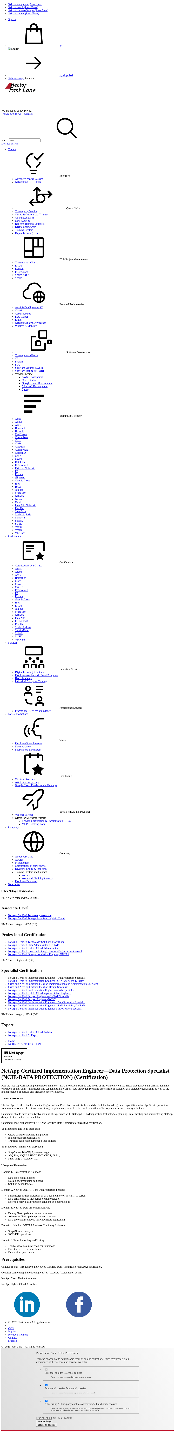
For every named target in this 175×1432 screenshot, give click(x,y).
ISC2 (18, 486)
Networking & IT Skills (28, 181)
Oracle (18, 502)
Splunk (19, 520)
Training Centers (24, 229)
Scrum (18, 277)
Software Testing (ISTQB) (29, 370)
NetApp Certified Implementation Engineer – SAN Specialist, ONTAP (46, 1005)
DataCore (20, 462)
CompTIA (20, 452)
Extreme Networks (25, 468)
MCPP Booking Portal (34, 824)
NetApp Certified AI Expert (23, 1035)
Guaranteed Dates (24, 217)
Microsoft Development (35, 386)
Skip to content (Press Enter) (23, 13)
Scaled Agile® (23, 514)
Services (12, 642)
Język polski (66, 75)
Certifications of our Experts (30, 865)
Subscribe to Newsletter (28, 749)
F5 (16, 471)
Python (19, 361)
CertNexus (21, 434)
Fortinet (19, 474)
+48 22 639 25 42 (11, 113)
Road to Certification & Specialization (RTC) (46, 820)
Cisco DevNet (29, 380)
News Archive (23, 746)
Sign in (12, 19)
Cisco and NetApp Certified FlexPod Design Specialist (38, 987)
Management (22, 862)
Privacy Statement (18, 1334)
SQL (17, 364)
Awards (19, 859)
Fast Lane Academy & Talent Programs (36, 675)
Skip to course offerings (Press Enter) (28, 10)
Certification (15, 536)
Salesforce (20, 511)
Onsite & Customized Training (31, 214)
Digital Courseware (25, 226)
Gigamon (20, 477)
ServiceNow (22, 630)
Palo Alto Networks (25, 505)
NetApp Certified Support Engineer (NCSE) (32, 999)
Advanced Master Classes (29, 178)
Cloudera (20, 446)
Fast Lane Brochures (26, 881)
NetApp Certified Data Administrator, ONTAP (33, 945)
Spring (25, 389)
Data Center (21, 316)
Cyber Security (23, 313)
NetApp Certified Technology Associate (29, 915)
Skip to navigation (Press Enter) (25, 4)
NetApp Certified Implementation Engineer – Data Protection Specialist (46, 1002)
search (4, 140)
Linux (18, 319)
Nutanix (19, 499)
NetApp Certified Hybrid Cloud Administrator (33, 948)
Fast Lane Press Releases (28, 743)
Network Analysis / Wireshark (31, 322)
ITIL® (18, 265)
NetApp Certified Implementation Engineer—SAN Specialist (41, 990)
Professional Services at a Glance (33, 710)
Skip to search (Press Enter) (23, 7)
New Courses (22, 220)
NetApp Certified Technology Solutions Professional (36, 941)
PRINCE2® (21, 271)
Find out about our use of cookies (54, 1417)
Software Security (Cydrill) (29, 367)
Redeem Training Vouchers (29, 223)
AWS (18, 425)
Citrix (18, 443)
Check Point (21, 437)
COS (11, 1328)
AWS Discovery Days (27, 782)
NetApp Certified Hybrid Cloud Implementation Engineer (39, 993)
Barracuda (20, 428)
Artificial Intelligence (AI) (29, 307)
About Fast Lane (24, 856)
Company (13, 827)
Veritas (18, 526)
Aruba (18, 421)
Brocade (19, 431)
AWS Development (32, 377)
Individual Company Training (31, 681)
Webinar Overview (25, 779)
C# (16, 358)
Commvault (21, 449)
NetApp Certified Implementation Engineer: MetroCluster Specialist (44, 1008)
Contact (28, 113)
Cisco (18, 440)
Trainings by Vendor (26, 211)
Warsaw (26, 875)
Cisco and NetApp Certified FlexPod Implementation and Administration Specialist (53, 983)
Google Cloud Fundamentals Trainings (36, 785)
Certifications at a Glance (28, 565)
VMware (20, 532)
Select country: (16, 78)
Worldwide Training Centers (37, 878)
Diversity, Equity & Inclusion (31, 868)
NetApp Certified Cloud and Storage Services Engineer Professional (45, 951)
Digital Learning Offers (27, 233)
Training (12, 149)
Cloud (18, 310)
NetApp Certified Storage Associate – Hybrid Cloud (36, 918)
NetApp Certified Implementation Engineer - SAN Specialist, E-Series (46, 980)
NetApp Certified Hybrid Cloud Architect (30, 1032)
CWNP (19, 455)
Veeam (18, 529)
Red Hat (19, 508)
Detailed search (9, 143)
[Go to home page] (27, 107)
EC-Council (21, 465)
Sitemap (12, 1340)
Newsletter (14, 884)
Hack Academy (23, 678)
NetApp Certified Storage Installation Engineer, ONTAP (38, 954)
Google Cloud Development (37, 383)
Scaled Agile (22, 274)
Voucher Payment (24, 814)
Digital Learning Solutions (29, 672)
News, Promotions (18, 713)
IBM (17, 483)
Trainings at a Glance (26, 262)
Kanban (19, 268)
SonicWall (20, 517)
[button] (30, 78)
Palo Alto (20, 618)
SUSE (18, 523)
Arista (18, 418)
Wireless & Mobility (26, 325)
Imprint (12, 1331)
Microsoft (20, 492)
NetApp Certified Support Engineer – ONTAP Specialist (38, 996)
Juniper (19, 489)
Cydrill (19, 458)
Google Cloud (22, 480)
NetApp (19, 495)
